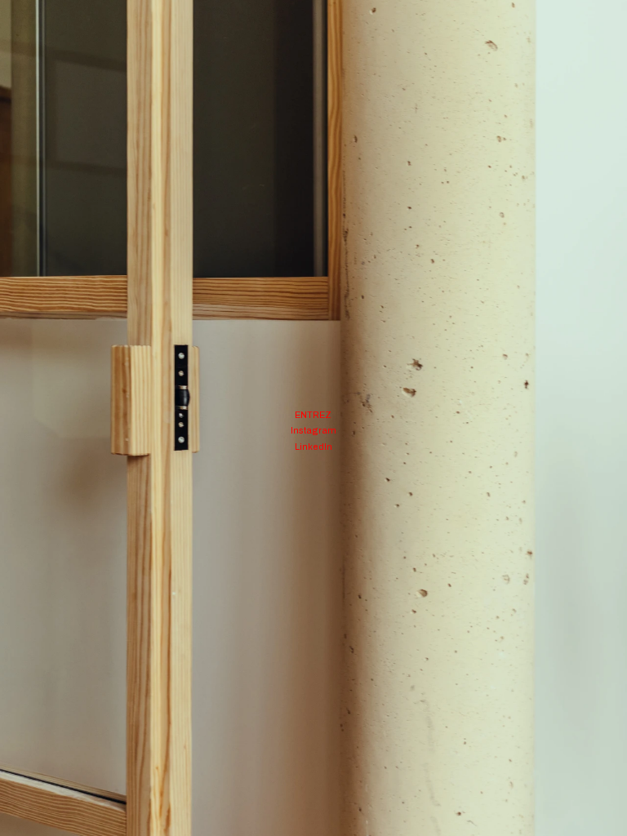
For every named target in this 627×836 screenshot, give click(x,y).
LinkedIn (313, 446)
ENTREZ (313, 415)
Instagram (313, 430)
